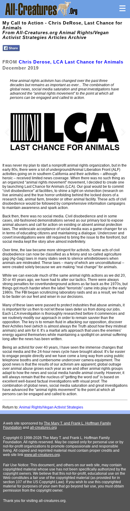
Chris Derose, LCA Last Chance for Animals (71, 61)
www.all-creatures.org (42, 455)
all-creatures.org (43, 427)
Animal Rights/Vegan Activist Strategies (51, 407)
